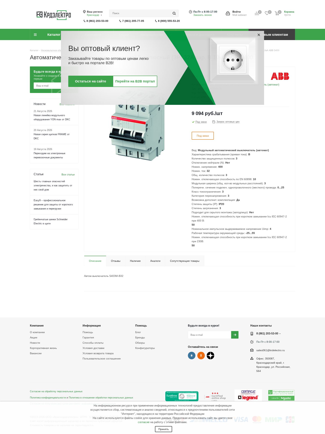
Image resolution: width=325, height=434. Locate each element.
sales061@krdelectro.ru (270, 350)
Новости (35, 342)
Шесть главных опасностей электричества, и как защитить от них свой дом (53, 185)
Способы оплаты (93, 342)
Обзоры (140, 342)
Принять (163, 429)
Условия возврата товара (98, 353)
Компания (37, 325)
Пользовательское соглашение (102, 358)
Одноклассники (201, 355)
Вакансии (36, 353)
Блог (138, 332)
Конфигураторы (145, 347)
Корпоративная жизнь (43, 347)
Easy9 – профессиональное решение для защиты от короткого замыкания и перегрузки (53, 204)
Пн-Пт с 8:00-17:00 (205, 11)
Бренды (140, 337)
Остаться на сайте (90, 81)
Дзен (210, 355)
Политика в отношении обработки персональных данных (101, 397)
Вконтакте (191, 355)
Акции (33, 337)
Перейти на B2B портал (135, 81)
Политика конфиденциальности (48, 397)
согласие (144, 422)
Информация (92, 325)
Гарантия (88, 337)
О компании (37, 332)
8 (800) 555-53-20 (169, 20)
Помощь (88, 332)
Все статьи (68, 174)
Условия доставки (93, 347)
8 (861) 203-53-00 (97, 20)
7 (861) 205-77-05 (133, 20)
